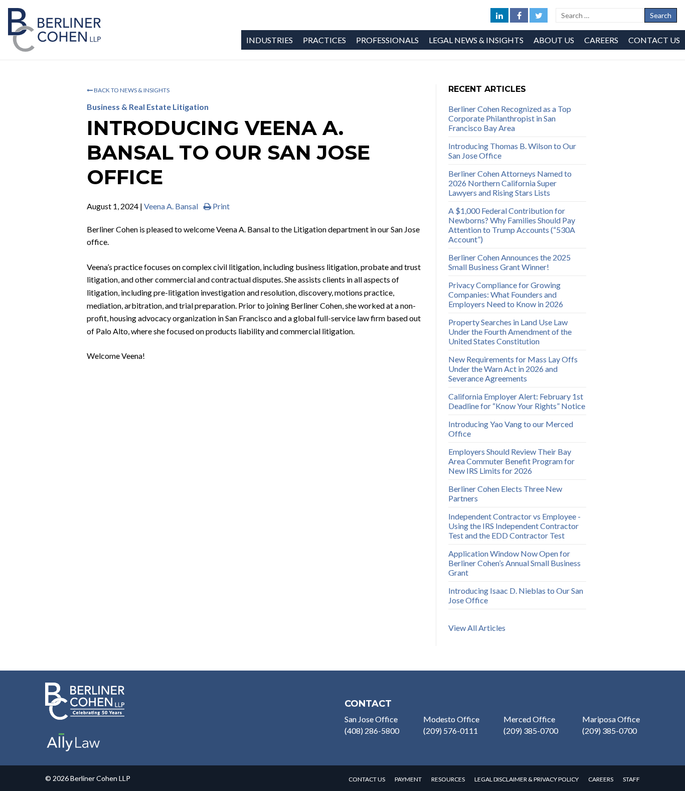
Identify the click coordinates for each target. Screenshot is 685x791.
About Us (554, 40)
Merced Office (529, 719)
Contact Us (654, 40)
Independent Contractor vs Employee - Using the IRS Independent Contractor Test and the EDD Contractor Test (514, 525)
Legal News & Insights (476, 40)
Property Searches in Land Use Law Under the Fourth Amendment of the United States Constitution (510, 331)
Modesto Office (451, 719)
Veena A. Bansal (171, 206)
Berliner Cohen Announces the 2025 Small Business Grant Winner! (509, 262)
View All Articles (476, 627)
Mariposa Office (611, 719)
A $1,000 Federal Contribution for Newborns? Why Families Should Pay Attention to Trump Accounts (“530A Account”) (511, 225)
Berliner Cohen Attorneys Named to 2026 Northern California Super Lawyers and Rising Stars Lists (510, 183)
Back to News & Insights (131, 90)
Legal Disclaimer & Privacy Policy (526, 779)
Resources (448, 779)
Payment (408, 779)
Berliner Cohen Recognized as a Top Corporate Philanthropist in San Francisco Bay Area (509, 118)
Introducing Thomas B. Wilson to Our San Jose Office (512, 150)
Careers (601, 40)
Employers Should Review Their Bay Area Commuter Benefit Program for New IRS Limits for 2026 (511, 461)
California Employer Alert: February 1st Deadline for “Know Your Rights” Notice (516, 401)
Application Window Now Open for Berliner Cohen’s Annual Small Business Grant (514, 563)
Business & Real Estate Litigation (148, 106)
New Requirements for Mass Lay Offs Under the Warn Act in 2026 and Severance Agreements (513, 368)
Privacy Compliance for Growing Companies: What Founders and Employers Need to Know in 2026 (505, 294)
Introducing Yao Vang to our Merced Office (510, 428)
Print (220, 206)
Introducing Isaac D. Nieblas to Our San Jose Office (515, 595)
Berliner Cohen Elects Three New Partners (505, 493)
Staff (631, 779)
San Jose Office (371, 719)
